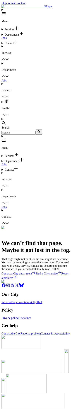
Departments (18, 302)
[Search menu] (36, 121)
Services (6, 302)
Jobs (4, 37)
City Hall (36, 302)
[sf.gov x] (17, 286)
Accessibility (62, 333)
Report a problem (30, 333)
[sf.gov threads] (12, 286)
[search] (39, 132)
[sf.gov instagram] (8, 286)
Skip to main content (13, 3)
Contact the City (10, 333)
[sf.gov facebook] (3, 286)
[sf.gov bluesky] (21, 286)
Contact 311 (48, 333)
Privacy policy (9, 318)
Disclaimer (24, 318)
